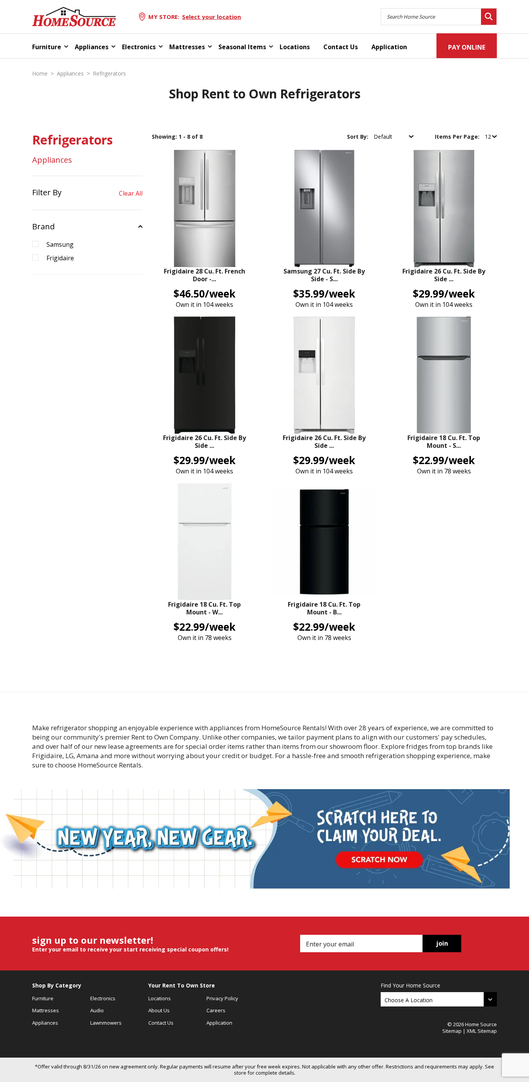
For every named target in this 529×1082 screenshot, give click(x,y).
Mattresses (187, 47)
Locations (295, 47)
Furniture (46, 47)
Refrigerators (109, 73)
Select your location (211, 17)
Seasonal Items (242, 47)
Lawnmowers (106, 1022)
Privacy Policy (222, 998)
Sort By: (358, 136)
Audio (97, 1010)
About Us (159, 1010)
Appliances (91, 47)
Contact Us (340, 47)
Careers (215, 1010)
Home (40, 73)
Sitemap (452, 1030)
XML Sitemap (482, 1030)
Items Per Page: (458, 136)
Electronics (139, 47)
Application (389, 47)
